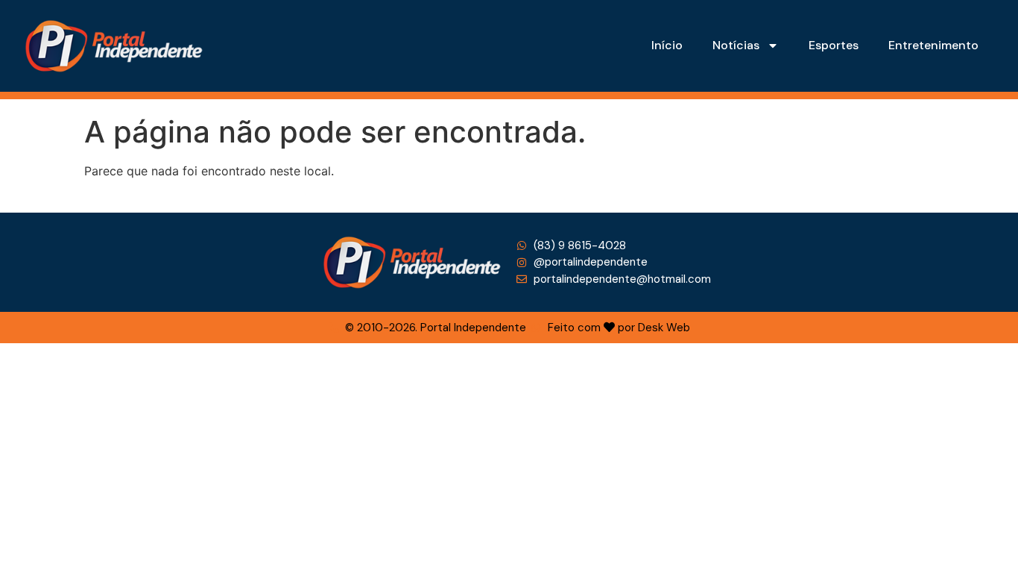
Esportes (834, 45)
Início (667, 45)
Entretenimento (933, 45)
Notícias (735, 45)
